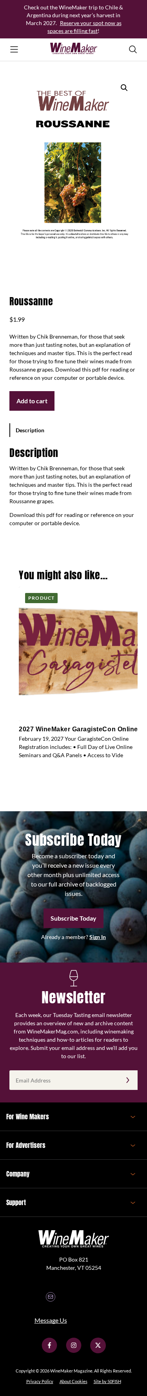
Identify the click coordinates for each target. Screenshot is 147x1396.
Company (17, 1173)
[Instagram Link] (74, 1351)
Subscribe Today (73, 918)
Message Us (50, 1320)
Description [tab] (30, 430)
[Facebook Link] (49, 1351)
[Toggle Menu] (14, 49)
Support (16, 1202)
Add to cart (31, 400)
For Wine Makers (27, 1116)
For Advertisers (25, 1145)
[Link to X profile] (98, 1351)
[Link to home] (73, 49)
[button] (124, 88)
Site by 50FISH (107, 1381)
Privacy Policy (39, 1381)
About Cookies (73, 1381)
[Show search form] (133, 49)
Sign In (97, 937)
